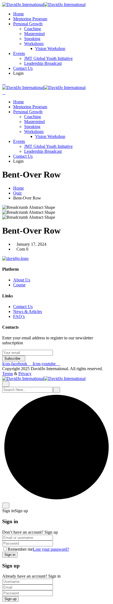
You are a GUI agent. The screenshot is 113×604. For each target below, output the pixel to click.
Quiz (17, 193)
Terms (7, 373)
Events (19, 53)
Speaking (32, 38)
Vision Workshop (50, 48)
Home (18, 14)
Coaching (32, 28)
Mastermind (34, 33)
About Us (21, 280)
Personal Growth (28, 23)
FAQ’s (19, 316)
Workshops (34, 43)
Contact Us (23, 68)
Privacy (25, 373)
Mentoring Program (30, 18)
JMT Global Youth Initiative (48, 58)
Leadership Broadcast (43, 63)
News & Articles (27, 311)
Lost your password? (51, 549)
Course (19, 284)
